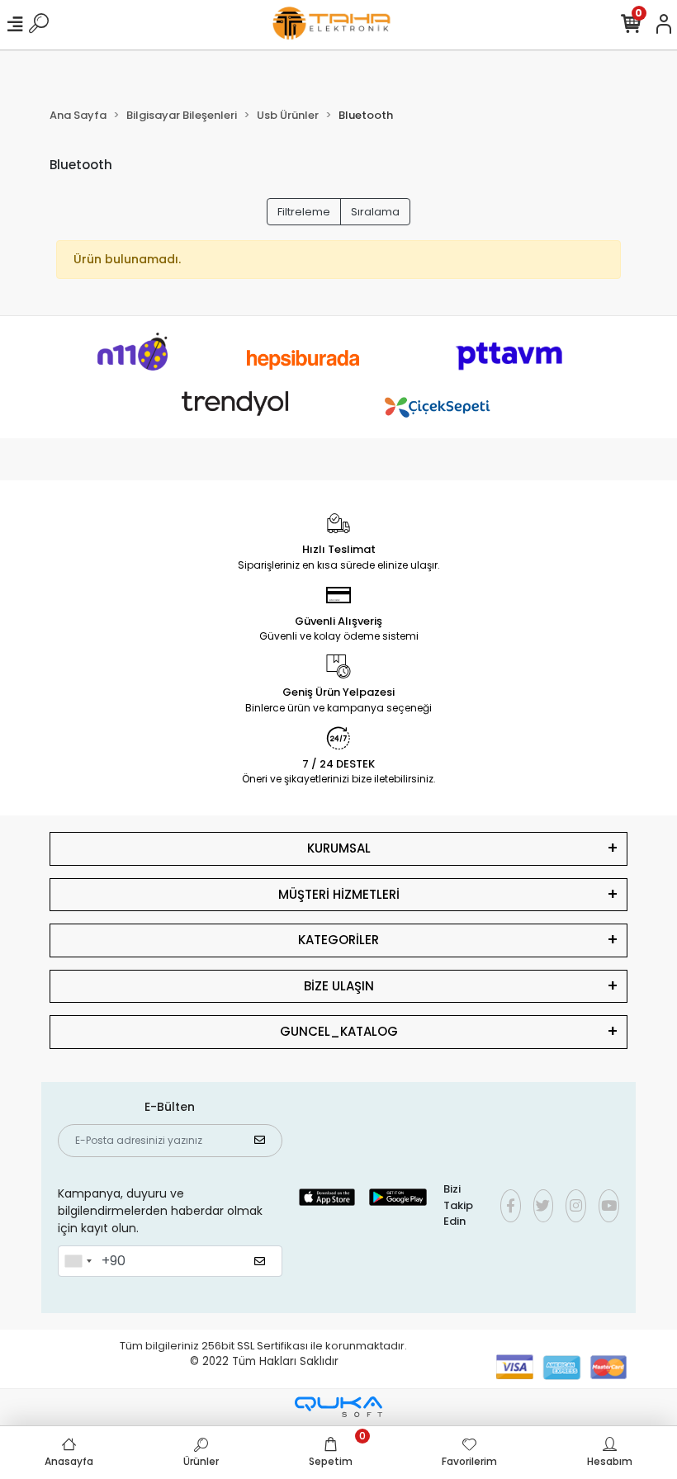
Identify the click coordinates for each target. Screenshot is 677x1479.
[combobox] (78, 1261)
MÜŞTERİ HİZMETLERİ (339, 894)
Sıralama (375, 212)
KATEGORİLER (338, 939)
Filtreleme (303, 212)
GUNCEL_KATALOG (339, 1031)
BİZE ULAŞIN (339, 986)
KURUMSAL (339, 848)
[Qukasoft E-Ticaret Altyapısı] (338, 1406)
